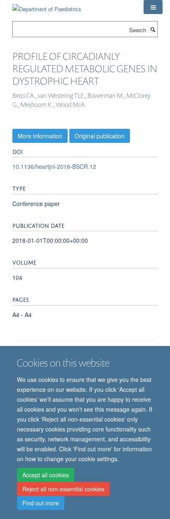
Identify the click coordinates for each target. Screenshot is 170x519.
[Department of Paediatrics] (46, 6)
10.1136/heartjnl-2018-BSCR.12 (54, 166)
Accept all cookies (45, 475)
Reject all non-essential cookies (63, 489)
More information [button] (40, 136)
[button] (153, 7)
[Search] (152, 29)
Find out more (40, 503)
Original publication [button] (100, 136)
